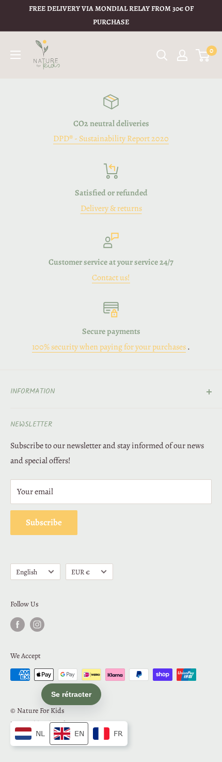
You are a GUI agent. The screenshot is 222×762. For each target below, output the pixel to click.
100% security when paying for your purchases (109, 347)
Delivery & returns (111, 208)
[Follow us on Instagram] (37, 624)
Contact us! (111, 277)
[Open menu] (15, 55)
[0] (203, 55)
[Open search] (162, 55)
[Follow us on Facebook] (17, 624)
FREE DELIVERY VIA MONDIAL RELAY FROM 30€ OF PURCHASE (111, 15)
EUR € (80, 572)
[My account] (182, 55)
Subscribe (44, 522)
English (26, 572)
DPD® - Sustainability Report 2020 (111, 138)
